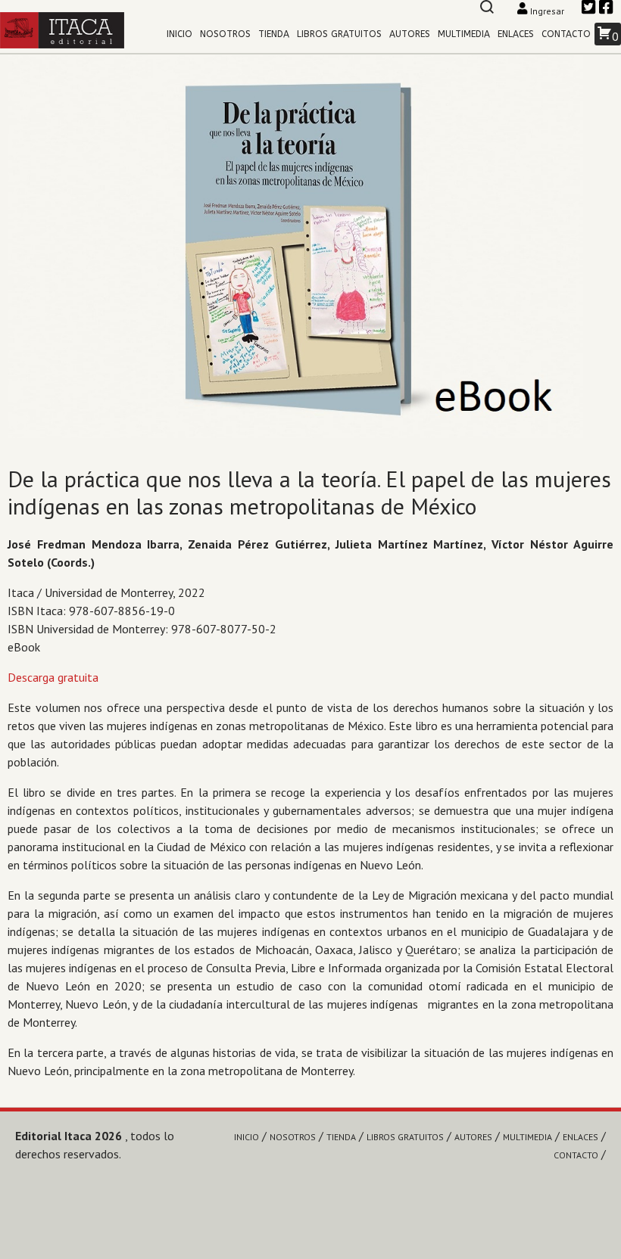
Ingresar (547, 11)
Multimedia (464, 34)
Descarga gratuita (53, 677)
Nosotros (225, 34)
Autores (409, 34)
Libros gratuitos (339, 34)
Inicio (179, 34)
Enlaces (516, 34)
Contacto (566, 34)
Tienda (273, 34)
